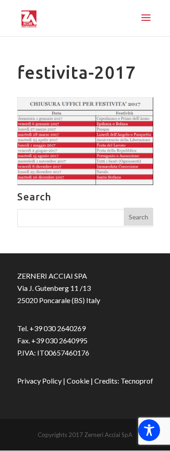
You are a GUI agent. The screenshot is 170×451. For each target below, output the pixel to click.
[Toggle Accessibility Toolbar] (149, 430)
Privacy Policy (39, 380)
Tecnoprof (137, 380)
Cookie (78, 380)
